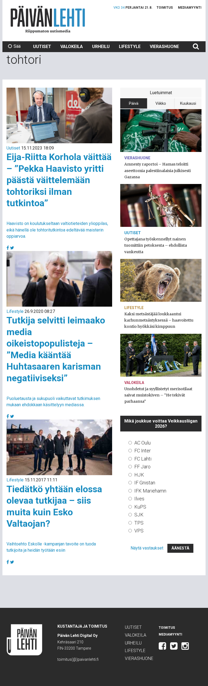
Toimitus (165, 7)
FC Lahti (142, 459)
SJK (139, 514)
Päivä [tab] (133, 103)
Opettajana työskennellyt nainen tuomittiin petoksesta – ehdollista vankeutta (155, 245)
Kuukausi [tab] (188, 103)
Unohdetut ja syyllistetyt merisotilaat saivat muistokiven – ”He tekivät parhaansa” (158, 395)
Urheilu (101, 46)
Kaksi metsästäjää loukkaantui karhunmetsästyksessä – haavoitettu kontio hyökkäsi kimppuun (158, 320)
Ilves (139, 498)
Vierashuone (164, 46)
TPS (139, 523)
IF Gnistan (144, 482)
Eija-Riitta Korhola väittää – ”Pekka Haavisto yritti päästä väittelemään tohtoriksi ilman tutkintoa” (59, 179)
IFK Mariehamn (150, 491)
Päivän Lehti (48, 19)
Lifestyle (130, 46)
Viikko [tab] (160, 103)
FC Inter (142, 450)
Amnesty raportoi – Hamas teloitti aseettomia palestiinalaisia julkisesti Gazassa (157, 170)
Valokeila (71, 46)
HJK (139, 475)
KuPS (140, 507)
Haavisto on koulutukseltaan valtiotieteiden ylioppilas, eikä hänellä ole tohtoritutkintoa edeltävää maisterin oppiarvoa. (57, 230)
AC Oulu (142, 443)
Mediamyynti (190, 7)
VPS (139, 530)
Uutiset (42, 46)
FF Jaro (142, 466)
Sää (17, 46)
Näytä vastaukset (147, 548)
